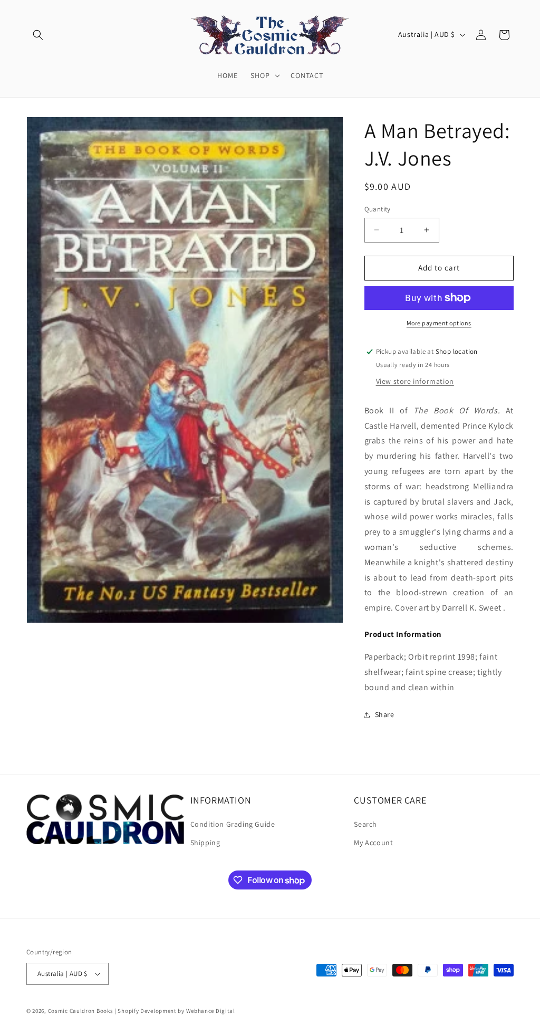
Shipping (205, 842)
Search (365, 824)
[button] (38, 34)
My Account (373, 842)
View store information (415, 381)
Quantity (377, 209)
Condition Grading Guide (232, 824)
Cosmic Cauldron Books (80, 1010)
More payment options (439, 323)
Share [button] (384, 714)
